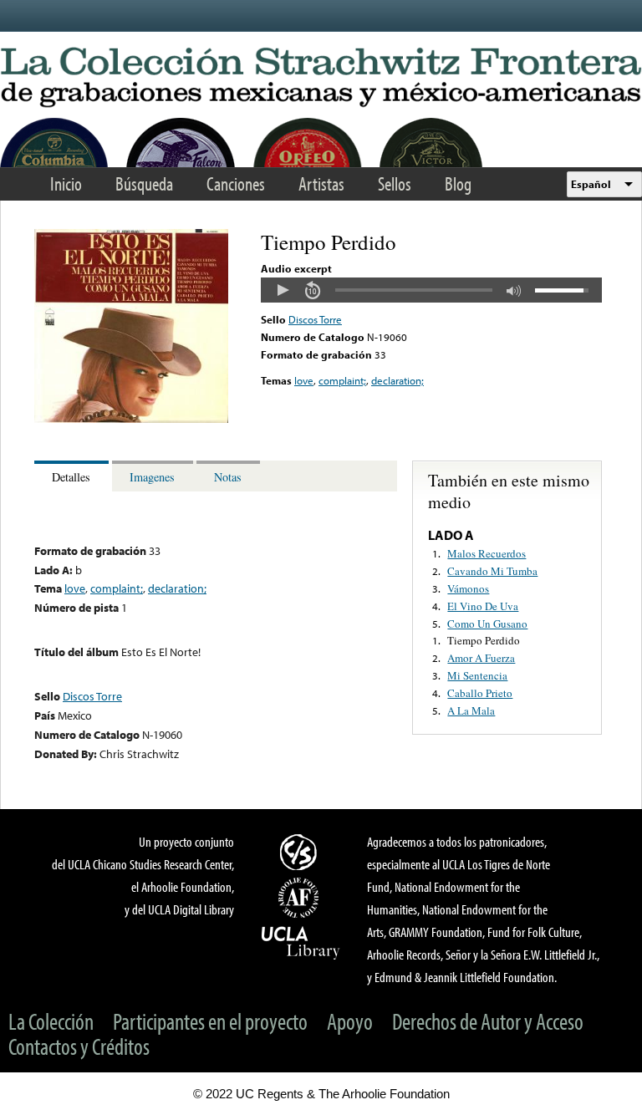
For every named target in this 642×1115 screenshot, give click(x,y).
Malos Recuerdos (486, 553)
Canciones (235, 183)
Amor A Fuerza (481, 657)
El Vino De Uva (482, 606)
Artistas (321, 183)
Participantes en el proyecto (210, 1021)
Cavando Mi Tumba (492, 570)
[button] (283, 290)
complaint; (342, 380)
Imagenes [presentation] (152, 477)
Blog (458, 183)
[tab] (73, 476)
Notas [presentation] (228, 477)
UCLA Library (301, 942)
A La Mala (471, 710)
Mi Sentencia (477, 675)
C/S (301, 851)
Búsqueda (144, 183)
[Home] (321, 78)
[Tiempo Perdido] (131, 418)
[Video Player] (431, 290)
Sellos (394, 183)
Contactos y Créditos (79, 1046)
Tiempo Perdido (483, 640)
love (303, 380)
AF (301, 897)
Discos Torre (315, 319)
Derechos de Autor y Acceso (487, 1021)
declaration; (397, 380)
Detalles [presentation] (71, 477)
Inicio (66, 183)
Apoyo (350, 1021)
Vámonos (468, 588)
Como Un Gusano (487, 623)
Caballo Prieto (479, 692)
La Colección (51, 1021)
